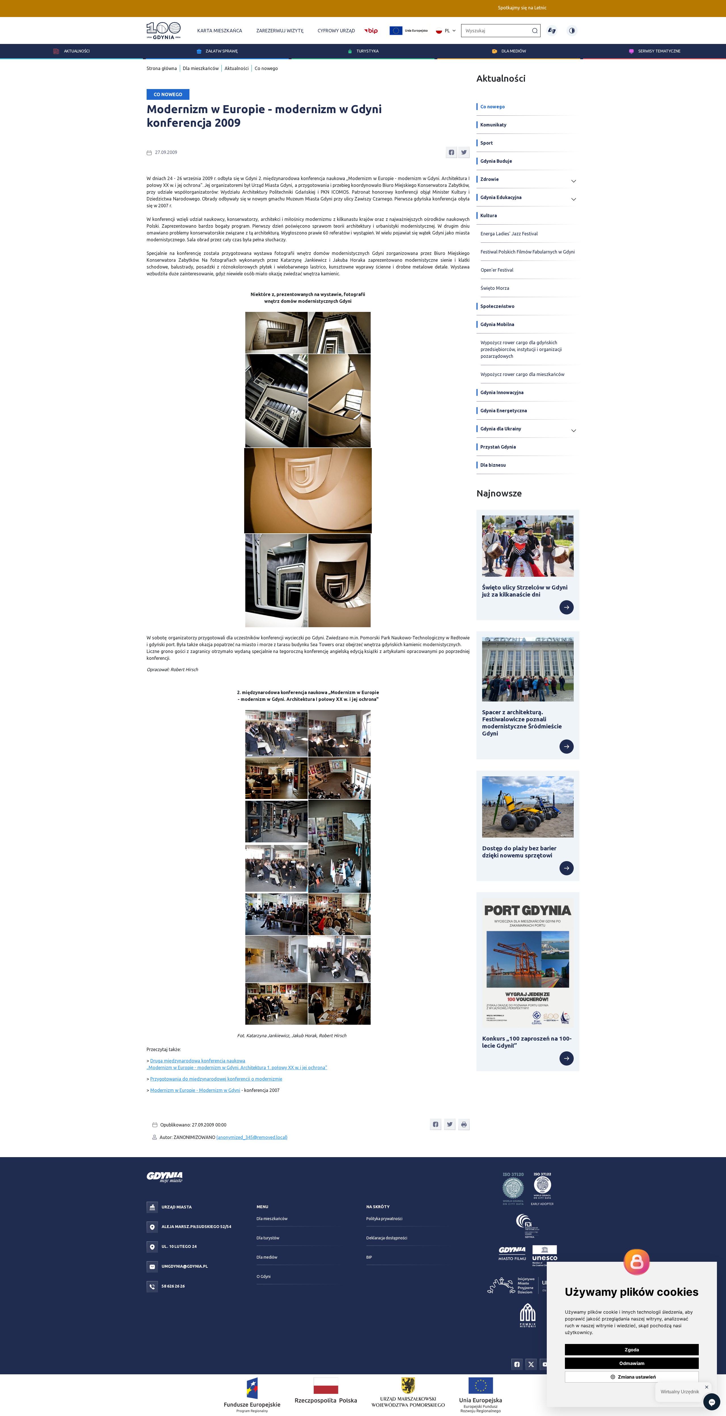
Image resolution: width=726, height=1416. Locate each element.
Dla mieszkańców (201, 68)
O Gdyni (264, 1276)
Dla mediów (514, 51)
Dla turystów (268, 1238)
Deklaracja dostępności (386, 1238)
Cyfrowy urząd (336, 30)
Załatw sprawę (222, 51)
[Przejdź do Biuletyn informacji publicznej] (371, 30)
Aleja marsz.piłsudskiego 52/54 (196, 1226)
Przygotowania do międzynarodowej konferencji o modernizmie (216, 1078)
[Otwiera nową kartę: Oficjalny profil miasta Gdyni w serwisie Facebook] (517, 1364)
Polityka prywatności (384, 1218)
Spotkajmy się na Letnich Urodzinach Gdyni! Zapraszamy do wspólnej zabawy (520, 7)
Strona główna (162, 68)
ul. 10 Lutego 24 (179, 1246)
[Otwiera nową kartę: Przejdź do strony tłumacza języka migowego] (552, 30)
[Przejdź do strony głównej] (164, 30)
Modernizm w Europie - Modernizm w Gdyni (195, 1090)
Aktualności (76, 51)
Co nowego (266, 68)
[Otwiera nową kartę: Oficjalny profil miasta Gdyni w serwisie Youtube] (545, 1364)
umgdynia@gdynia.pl (184, 1266)
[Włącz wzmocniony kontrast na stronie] (572, 31)
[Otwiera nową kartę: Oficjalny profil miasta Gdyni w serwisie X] (531, 1364)
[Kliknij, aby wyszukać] (534, 30)
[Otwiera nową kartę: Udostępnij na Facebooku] (451, 152)
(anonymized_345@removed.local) (252, 1137)
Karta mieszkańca (219, 30)
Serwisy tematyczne (659, 51)
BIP (369, 1257)
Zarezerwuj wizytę (279, 30)
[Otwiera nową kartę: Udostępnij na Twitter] (464, 152)
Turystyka (367, 51)
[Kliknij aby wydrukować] (464, 1124)
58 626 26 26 (173, 1286)
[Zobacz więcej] (528, 607)
